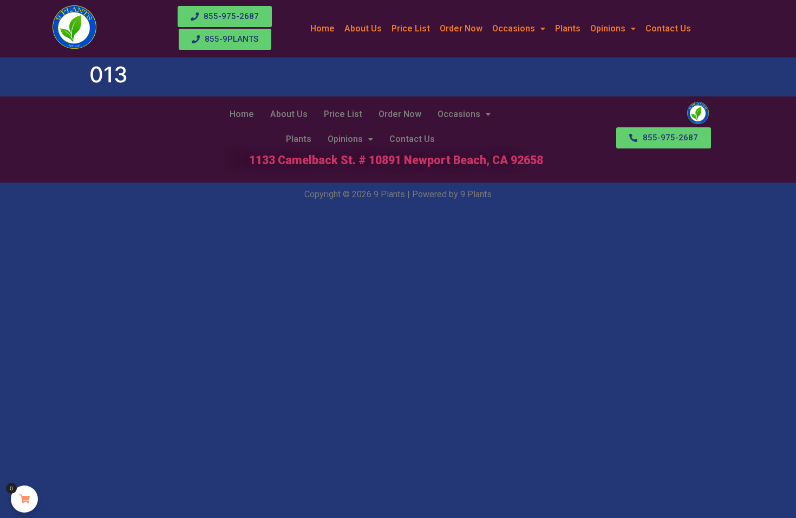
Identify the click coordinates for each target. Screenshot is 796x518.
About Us (363, 28)
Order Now (461, 28)
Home (322, 28)
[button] (518, 28)
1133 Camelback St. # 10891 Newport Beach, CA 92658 (396, 160)
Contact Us (668, 28)
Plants (567, 28)
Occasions (513, 28)
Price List (411, 28)
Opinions (607, 28)
